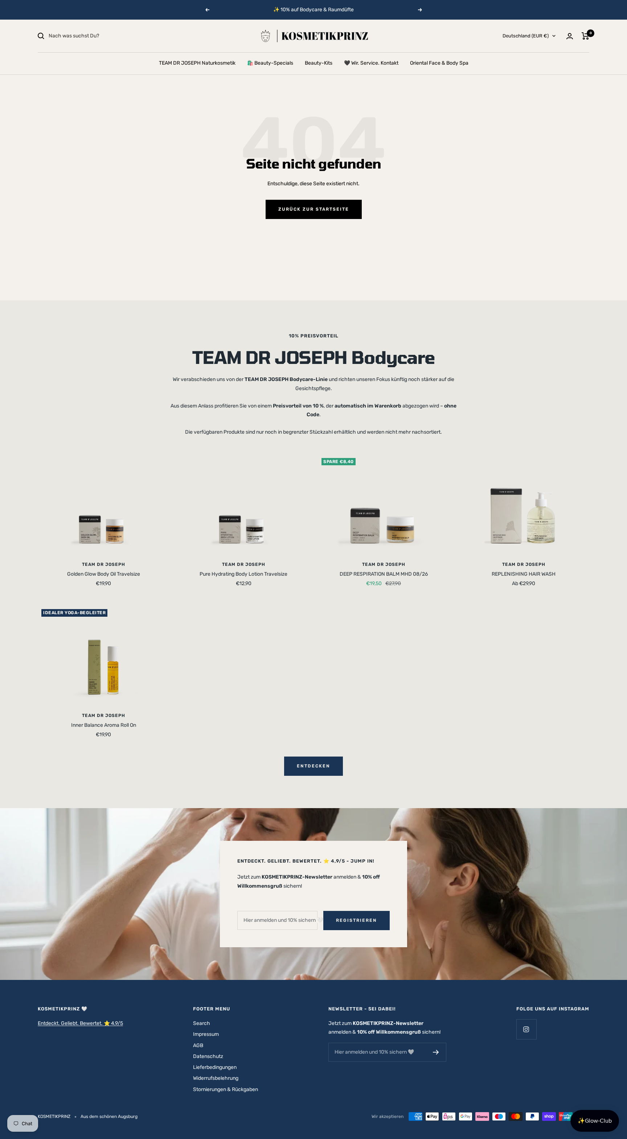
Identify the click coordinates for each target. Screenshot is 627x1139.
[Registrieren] (436, 1052)
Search (201, 1023)
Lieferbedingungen (215, 1067)
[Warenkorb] (585, 36)
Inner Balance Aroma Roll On (103, 725)
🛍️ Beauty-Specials (270, 63)
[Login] (569, 36)
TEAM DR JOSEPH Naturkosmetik (197, 63)
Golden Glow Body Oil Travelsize (103, 574)
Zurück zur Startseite (313, 209)
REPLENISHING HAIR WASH (524, 574)
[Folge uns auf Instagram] (526, 1029)
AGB (198, 1045)
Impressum (206, 1034)
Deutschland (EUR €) (526, 35)
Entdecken (313, 766)
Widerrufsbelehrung (215, 1078)
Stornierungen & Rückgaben (225, 1089)
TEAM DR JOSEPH (103, 564)
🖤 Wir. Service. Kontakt (371, 63)
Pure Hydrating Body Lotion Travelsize (243, 574)
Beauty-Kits (318, 63)
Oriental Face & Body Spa (439, 63)
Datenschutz (208, 1056)
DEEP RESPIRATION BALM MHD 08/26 (384, 574)
